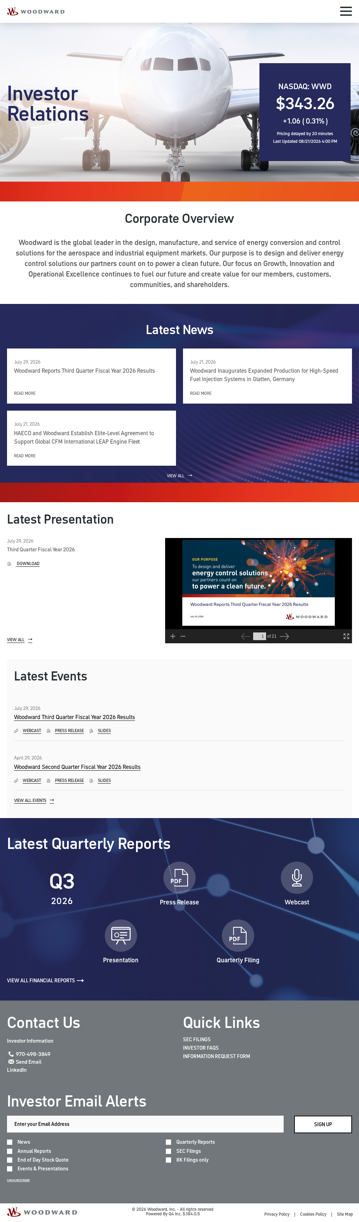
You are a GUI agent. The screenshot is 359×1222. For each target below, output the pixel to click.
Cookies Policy (313, 1214)
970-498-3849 (32, 1054)
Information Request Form (216, 1056)
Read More (24, 393)
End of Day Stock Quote (43, 1160)
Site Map (345, 1214)
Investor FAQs (201, 1047)
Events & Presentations (43, 1168)
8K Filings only (192, 1160)
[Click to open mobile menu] (346, 12)
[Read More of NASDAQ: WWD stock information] (305, 112)
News (24, 1142)
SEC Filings (197, 1039)
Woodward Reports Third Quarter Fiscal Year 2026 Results (84, 370)
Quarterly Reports (195, 1142)
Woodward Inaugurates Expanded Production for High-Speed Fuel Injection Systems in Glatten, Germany (264, 375)
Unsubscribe (18, 1180)
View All (175, 476)
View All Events (30, 800)
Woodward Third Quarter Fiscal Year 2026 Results (74, 717)
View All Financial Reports (41, 980)
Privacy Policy (277, 1214)
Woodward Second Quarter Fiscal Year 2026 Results (77, 767)
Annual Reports (34, 1151)
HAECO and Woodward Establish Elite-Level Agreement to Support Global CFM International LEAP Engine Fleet (84, 437)
